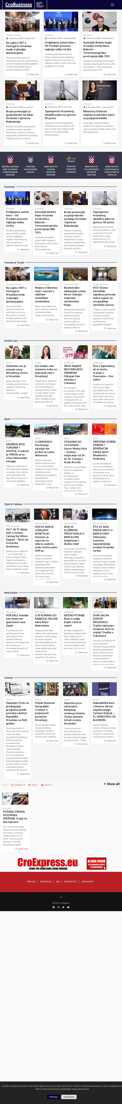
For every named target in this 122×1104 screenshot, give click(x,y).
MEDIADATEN (87, 882)
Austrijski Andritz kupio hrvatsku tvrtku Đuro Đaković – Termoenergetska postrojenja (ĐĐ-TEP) (46, 222)
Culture (9, 699)
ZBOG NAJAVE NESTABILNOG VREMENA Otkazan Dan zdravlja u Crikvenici (73, 374)
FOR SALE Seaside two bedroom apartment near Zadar (17, 620)
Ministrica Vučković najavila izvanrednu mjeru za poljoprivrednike (99, 115)
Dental (9, 362)
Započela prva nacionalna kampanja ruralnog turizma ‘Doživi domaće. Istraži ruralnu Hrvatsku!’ (74, 713)
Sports (9, 441)
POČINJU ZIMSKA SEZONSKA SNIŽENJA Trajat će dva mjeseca (15, 816)
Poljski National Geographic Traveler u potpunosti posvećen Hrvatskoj (45, 711)
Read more (34, 74)
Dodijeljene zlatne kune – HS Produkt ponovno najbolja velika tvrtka (61, 46)
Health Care (69, 362)
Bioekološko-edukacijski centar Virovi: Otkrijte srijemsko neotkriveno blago (75, 296)
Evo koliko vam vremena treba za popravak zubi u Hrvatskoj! (46, 371)
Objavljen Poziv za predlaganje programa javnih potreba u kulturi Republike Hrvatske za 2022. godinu (17, 713)
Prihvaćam (53, 1097)
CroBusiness (13, 38)
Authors (47, 785)
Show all (113, 784)
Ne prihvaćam (69, 1097)
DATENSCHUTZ (70, 882)
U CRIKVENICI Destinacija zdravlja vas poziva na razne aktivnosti (44, 448)
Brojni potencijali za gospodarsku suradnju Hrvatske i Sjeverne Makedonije (19, 116)
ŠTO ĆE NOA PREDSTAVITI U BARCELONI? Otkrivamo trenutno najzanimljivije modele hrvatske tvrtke (103, 538)
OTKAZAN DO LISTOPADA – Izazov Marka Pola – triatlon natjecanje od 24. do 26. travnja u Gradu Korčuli (75, 452)
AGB (57, 882)
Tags (33, 785)
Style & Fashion (13, 526)
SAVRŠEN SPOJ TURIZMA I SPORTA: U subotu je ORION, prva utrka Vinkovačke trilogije (17, 452)
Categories (18, 785)
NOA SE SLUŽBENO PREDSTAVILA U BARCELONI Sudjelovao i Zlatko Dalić (74, 535)
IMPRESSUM (45, 882)
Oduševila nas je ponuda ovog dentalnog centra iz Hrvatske (17, 371)
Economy (49, 35)
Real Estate (11, 612)
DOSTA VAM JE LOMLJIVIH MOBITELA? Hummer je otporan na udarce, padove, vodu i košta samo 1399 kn (46, 538)
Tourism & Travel (13, 35)
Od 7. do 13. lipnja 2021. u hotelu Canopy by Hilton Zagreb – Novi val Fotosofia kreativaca (17, 538)
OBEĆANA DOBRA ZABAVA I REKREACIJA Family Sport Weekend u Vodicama (104, 450)
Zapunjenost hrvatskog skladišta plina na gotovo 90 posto (60, 114)
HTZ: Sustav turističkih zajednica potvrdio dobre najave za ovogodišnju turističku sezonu (104, 296)
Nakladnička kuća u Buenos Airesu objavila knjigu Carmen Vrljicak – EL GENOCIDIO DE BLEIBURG (104, 711)
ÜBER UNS (31, 882)
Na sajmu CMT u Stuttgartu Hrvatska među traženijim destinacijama (18, 47)
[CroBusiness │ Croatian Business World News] (15, 4)
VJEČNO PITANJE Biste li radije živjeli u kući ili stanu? (74, 620)
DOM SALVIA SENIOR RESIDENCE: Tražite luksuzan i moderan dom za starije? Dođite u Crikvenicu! (103, 625)
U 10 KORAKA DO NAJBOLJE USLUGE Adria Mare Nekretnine (46, 620)
